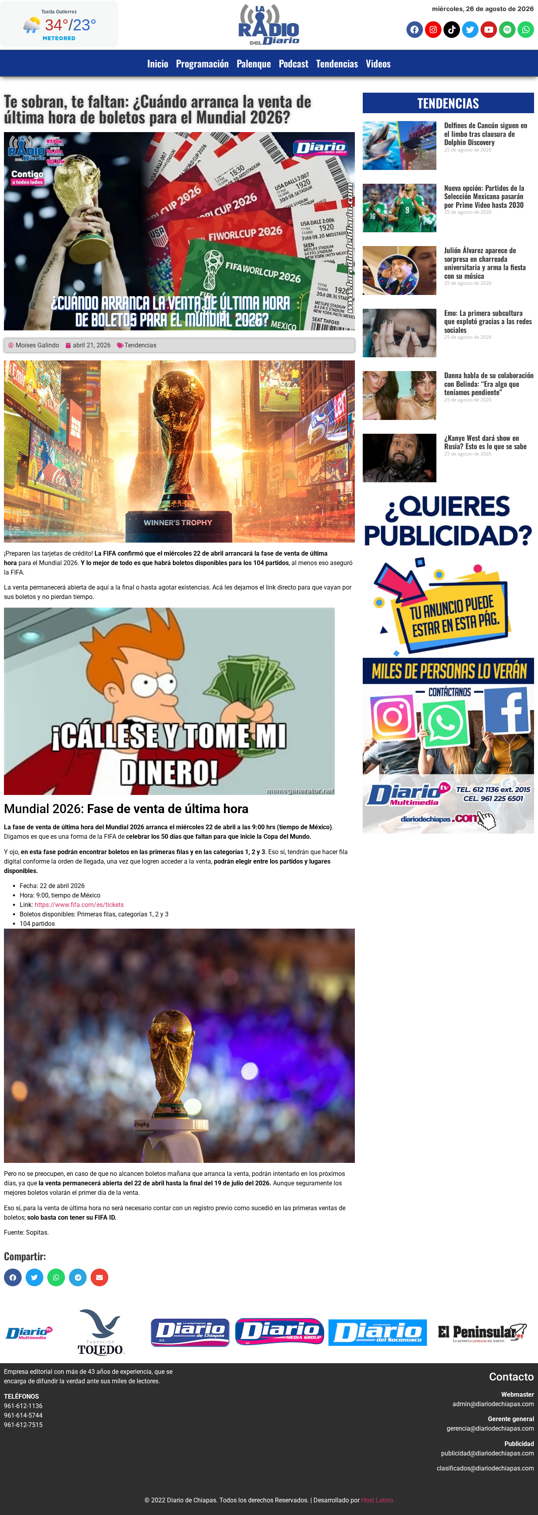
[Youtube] (488, 29)
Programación (202, 63)
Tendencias (337, 63)
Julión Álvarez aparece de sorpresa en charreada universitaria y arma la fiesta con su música (485, 263)
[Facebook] (414, 29)
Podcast (293, 63)
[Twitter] (470, 29)
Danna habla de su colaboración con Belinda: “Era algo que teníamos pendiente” (489, 383)
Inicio (157, 63)
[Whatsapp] (526, 29)
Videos (378, 63)
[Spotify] (507, 29)
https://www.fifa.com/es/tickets (79, 905)
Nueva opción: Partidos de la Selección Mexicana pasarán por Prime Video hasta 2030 (484, 196)
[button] (13, 1277)
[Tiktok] (451, 29)
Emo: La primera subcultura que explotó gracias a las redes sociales (488, 321)
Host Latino (377, 1500)
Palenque (254, 63)
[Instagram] (433, 29)
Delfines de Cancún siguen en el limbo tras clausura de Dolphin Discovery (485, 133)
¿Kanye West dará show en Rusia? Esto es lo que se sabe (485, 442)
